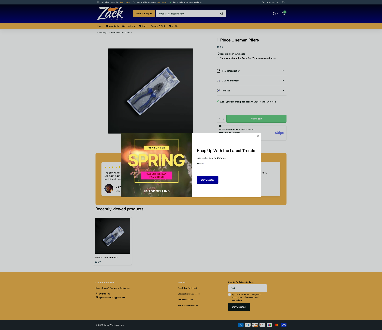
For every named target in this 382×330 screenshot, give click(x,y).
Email (200, 163)
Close (258, 136)
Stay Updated (208, 179)
